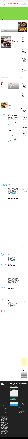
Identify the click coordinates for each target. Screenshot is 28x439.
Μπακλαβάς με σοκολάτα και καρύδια (24, 59)
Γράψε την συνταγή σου (12, 389)
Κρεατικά (9, 287)
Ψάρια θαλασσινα (10, 299)
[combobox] (14, 403)
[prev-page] (21, 122)
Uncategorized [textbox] (12, 402)
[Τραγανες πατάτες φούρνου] (22, 245)
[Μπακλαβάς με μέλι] (15, 38)
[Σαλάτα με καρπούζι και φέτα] (22, 110)
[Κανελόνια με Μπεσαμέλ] (22, 29)
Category (11, 401)
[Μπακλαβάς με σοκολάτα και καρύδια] (21, 58)
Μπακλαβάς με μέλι (15, 41)
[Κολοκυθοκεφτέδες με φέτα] (22, 189)
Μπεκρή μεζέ (24, 133)
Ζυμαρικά (2, 75)
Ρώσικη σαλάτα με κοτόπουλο (25, 117)
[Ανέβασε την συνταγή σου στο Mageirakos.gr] (22, 24)
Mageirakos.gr (13, 4)
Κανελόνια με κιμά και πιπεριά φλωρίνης (24, 96)
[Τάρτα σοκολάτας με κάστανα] (21, 64)
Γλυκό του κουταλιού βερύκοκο (23, 37)
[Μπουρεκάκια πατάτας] (22, 301)
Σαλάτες (22, 108)
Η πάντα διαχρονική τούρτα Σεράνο (24, 42)
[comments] (25, 125)
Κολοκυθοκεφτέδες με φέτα (25, 190)
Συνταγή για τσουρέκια (3, 84)
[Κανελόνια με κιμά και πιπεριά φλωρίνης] (21, 95)
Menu (2, 19)
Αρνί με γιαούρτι (11, 288)
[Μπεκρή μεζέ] (22, 133)
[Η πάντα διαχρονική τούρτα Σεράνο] (21, 41)
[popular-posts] (21, 125)
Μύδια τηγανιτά (11, 300)
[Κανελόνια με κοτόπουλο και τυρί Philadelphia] (13, 85)
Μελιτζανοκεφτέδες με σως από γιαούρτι (25, 128)
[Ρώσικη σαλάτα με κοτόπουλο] (22, 116)
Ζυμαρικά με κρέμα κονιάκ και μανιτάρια (4, 93)
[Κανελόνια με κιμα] (21, 77)
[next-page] (22, 122)
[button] (1, 27)
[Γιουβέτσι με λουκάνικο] (21, 85)
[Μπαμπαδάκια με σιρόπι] (15, 45)
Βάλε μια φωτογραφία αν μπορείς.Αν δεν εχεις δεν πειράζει (14, 398)
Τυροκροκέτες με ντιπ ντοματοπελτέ (12, 130)
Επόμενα (10, 310)
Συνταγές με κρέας (24, 370)
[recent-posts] (23, 125)
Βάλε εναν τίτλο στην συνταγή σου (13, 386)
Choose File (13, 399)
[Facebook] (26, 0)
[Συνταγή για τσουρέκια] (4, 79)
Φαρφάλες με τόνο (11, 276)
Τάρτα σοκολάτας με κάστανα (24, 64)
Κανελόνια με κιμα (24, 77)
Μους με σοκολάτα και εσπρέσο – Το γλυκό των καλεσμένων (24, 53)
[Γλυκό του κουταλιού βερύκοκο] (21, 36)
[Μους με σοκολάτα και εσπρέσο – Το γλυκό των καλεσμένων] (21, 51)
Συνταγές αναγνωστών (9, 0)
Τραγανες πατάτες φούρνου (24, 246)
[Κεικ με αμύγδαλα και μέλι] (21, 68)
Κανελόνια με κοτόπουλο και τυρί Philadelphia (13, 255)
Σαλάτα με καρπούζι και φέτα (24, 111)
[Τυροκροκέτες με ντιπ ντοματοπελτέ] (9, 27)
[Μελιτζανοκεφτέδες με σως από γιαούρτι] (22, 127)
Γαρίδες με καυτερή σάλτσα (13, 198)
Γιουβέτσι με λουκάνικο (24, 86)
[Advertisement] (14, 13)
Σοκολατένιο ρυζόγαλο (24, 47)
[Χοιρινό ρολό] (22, 377)
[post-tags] (26, 125)
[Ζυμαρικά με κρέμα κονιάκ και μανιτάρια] (4, 88)
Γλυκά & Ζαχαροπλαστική (5, 34)
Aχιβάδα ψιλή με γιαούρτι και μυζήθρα (24, 91)
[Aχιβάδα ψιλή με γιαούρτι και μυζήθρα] (21, 90)
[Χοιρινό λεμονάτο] (25, 377)
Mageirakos (5, 45)
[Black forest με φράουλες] (6, 44)
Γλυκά (13, 40)
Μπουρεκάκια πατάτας (25, 301)
